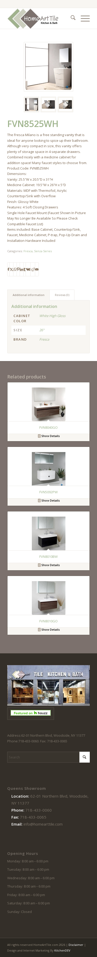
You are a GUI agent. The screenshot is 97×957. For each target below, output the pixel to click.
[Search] (70, 18)
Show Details (50, 436)
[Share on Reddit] (33, 269)
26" (41, 330)
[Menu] (83, 18)
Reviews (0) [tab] (62, 295)
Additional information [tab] (28, 295)
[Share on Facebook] (8, 269)
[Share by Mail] (37, 269)
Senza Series (43, 251)
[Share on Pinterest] (18, 269)
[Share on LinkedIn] (21, 269)
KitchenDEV (62, 950)
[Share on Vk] (28, 269)
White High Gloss (52, 315)
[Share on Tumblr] (25, 269)
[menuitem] (70, 18)
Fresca (28, 251)
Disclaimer (76, 945)
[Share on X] (11, 269)
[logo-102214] (40, 18)
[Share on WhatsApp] (15, 269)
